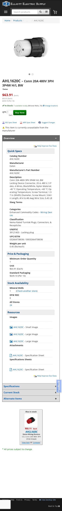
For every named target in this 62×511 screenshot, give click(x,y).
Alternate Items (13, 398)
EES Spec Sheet (11, 122)
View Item (26, 442)
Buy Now (19, 112)
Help (12, 500)
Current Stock (11, 392)
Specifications (11, 386)
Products (17, 20)
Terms (34, 500)
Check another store (27, 291)
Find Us (19, 500)
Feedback (58, 386)
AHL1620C (18, 327)
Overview (9, 138)
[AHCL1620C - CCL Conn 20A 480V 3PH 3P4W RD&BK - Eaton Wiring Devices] (31, 420)
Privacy (27, 500)
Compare (36, 442)
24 (11, 305)
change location (51, 106)
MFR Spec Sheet (29, 122)
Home (7, 20)
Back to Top (53, 506)
